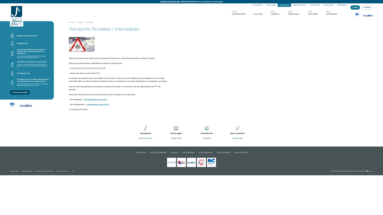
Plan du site (14, 171)
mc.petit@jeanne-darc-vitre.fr (95, 99)
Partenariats (342, 5)
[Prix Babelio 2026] (29, 73)
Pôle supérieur (241, 152)
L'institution (284, 5)
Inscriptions (367, 7)
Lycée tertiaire (223, 152)
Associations (328, 5)
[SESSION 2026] (29, 43)
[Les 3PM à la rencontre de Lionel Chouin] (29, 64)
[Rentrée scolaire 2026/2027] (29, 35)
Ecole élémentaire (158, 152)
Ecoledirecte (257, 5)
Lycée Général (188, 152)
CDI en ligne (271, 5)
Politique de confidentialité (44, 171)
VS (73, 171)
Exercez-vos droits (62, 171)
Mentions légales (27, 171)
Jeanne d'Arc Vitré (16, 15)
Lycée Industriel (205, 152)
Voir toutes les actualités (20, 92)
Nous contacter (237, 133)
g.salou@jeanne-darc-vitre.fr (97, 104)
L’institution (140, 152)
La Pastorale (315, 5)
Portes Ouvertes (299, 5)
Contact (355, 7)
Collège (174, 152)
